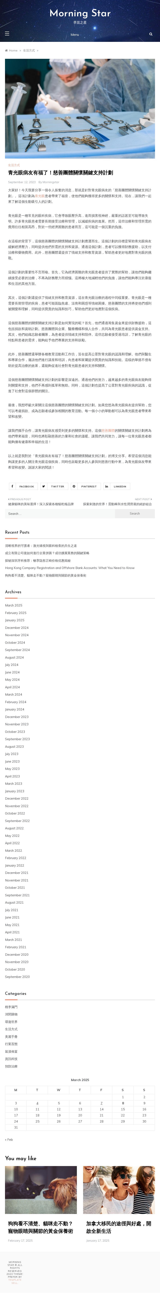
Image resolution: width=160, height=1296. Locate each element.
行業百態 (11, 1044)
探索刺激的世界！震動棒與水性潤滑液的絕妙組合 (117, 504)
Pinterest (89, 486)
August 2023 (14, 747)
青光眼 (40, 196)
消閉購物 (11, 1014)
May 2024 (12, 680)
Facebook (27, 486)
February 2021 (15, 947)
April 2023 (12, 776)
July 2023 (11, 754)
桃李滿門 (11, 1007)
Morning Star (80, 14)
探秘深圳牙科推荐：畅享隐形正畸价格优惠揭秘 (38, 561)
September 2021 (17, 895)
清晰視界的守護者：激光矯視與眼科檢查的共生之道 (41, 546)
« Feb (9, 1140)
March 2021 (13, 940)
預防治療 (11, 1066)
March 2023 (13, 784)
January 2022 (14, 865)
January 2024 (14, 709)
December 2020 (17, 955)
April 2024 (12, 687)
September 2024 (17, 650)
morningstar (51, 182)
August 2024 (14, 657)
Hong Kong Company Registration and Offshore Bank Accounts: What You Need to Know (70, 568)
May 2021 (12, 925)
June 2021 (12, 917)
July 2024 (11, 665)
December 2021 (17, 873)
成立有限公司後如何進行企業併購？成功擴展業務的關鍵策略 (47, 553)
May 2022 (12, 836)
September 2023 (17, 739)
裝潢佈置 (11, 1051)
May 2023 (12, 769)
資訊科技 (11, 1059)
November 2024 (17, 635)
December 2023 (17, 717)
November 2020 (17, 962)
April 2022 (12, 843)
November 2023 (17, 724)
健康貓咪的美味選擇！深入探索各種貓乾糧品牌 (41, 504)
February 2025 (15, 613)
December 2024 (17, 628)
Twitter (57, 486)
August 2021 (14, 902)
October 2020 (15, 969)
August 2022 (14, 828)
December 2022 (17, 798)
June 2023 (12, 761)
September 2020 (17, 977)
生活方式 (14, 165)
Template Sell (15, 1281)
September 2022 (17, 821)
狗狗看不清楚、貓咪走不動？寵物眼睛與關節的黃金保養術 (45, 575)
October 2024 (15, 643)
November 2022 (17, 806)
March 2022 (13, 851)
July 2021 (11, 910)
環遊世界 (11, 1022)
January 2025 (14, 620)
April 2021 (12, 932)
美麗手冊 (11, 1037)
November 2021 (17, 880)
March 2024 (13, 694)
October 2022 (15, 813)
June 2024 (12, 672)
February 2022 (15, 858)
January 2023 (14, 791)
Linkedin (120, 486)
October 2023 (15, 732)
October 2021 (15, 888)
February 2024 (15, 702)
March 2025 (13, 605)
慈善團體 (108, 430)
